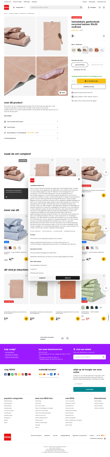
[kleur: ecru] (74, 50)
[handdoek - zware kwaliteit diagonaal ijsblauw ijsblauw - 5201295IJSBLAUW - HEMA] (5, 248)
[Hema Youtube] (29, 374)
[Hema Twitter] (9, 374)
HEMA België (98, 401)
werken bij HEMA (70, 403)
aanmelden (89, 389)
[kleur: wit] (102, 50)
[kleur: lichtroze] (85, 50)
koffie (5, 422)
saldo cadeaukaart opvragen (73, 420)
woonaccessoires (9, 410)
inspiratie (37, 425)
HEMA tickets (39, 420)
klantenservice (69, 415)
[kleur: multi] (91, 50)
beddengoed (8, 408)
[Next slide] (106, 172)
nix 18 (98, 435)
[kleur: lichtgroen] (79, 50)
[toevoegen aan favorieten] (104, 36)
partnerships (68, 422)
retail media (68, 425)
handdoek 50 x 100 (97, 65)
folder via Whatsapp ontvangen (44, 408)
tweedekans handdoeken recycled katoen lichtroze (14, 191)
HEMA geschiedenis (71, 410)
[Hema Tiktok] (26, 374)
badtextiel (23, 13)
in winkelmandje (92, 81)
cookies (91, 435)
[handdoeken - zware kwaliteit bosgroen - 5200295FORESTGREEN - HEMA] (87, 307)
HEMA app (38, 401)
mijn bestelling (9, 352)
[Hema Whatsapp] (12, 374)
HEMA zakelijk (69, 413)
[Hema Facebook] (5, 374)
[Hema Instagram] (16, 374)
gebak (6, 420)
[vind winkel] (103, 357)
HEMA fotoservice (40, 415)
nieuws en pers (69, 408)
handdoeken (31, 13)
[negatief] (67, 338)
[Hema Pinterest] (22, 374)
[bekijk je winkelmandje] (104, 7)
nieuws (37, 427)
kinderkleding (8, 403)
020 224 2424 (43, 352)
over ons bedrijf (69, 401)
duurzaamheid (69, 405)
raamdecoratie (8, 415)
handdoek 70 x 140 (80, 70)
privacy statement (36, 435)
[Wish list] (100, 7)
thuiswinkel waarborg (96, 438)
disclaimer (47, 435)
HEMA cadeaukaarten (41, 417)
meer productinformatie (15, 121)
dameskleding (8, 401)
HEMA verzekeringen (41, 422)
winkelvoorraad (88, 86)
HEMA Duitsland (98, 403)
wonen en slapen (14, 13)
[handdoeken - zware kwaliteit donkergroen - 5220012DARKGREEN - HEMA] (96, 307)
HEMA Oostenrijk (99, 408)
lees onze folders (40, 405)
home (5, 13)
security (55, 435)
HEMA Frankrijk (98, 405)
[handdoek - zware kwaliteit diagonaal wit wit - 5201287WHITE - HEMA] (19, 248)
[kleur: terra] (97, 50)
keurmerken (11, 127)
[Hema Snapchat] (19, 374)
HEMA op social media (41, 410)
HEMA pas (38, 403)
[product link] (42, 173)
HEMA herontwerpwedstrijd (43, 413)
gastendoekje (79, 65)
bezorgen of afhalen (11, 355)
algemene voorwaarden (80, 435)
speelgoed (7, 417)
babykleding (7, 405)
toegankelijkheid (65, 435)
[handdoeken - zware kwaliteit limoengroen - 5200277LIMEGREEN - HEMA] (83, 307)
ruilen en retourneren (12, 357)
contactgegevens (10, 138)
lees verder (8, 115)
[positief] (62, 338)
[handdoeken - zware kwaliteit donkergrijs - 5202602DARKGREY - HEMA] (92, 307)
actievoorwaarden (70, 417)
